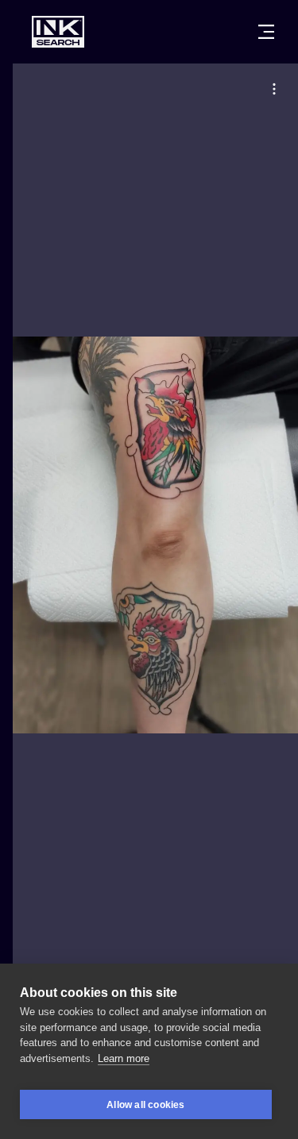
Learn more (123, 1058)
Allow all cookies (145, 1104)
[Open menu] (266, 32)
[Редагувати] (274, 89)
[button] (274, 89)
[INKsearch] (58, 31)
